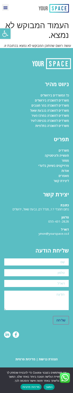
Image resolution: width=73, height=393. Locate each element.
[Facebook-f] (16, 334)
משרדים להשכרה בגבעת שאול (49, 110)
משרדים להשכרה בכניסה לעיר (50, 121)
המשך (49, 387)
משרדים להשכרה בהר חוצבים (50, 105)
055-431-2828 (58, 221)
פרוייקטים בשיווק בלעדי (53, 166)
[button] (5, 33)
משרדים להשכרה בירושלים (52, 100)
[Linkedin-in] (7, 334)
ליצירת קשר (61, 181)
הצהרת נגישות (48, 359)
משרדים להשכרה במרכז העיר (50, 116)
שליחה (60, 320)
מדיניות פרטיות (25, 359)
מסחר (65, 160)
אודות (65, 171)
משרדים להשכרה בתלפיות (52, 126)
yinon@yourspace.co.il (54, 233)
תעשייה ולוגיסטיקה (57, 155)
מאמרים (64, 176)
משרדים (64, 150)
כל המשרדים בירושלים (55, 95)
